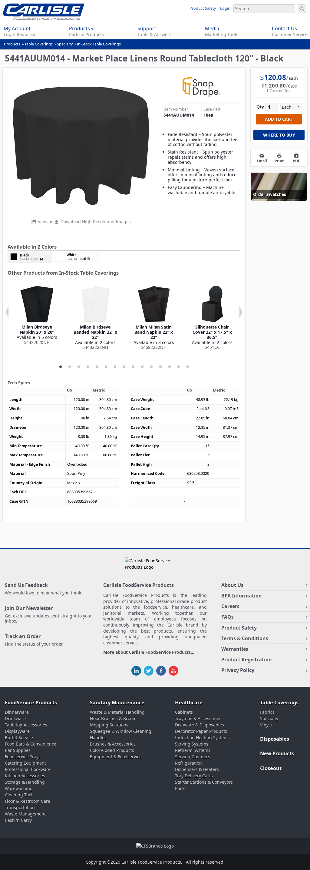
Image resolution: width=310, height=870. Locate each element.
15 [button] (188, 367)
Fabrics (267, 712)
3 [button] (79, 367)
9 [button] (133, 367)
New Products (277, 753)
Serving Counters (192, 756)
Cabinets (184, 712)
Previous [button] (7, 312)
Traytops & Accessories (198, 718)
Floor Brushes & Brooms (114, 718)
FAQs (227, 617)
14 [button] (179, 367)
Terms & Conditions (244, 638)
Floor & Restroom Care (27, 801)
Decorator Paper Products (201, 731)
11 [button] (151, 367)
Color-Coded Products (112, 750)
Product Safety (203, 8)
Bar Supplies (18, 750)
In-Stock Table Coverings (99, 44)
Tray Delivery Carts (194, 776)
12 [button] (160, 367)
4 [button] (88, 367)
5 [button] (97, 367)
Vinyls (266, 725)
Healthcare (189, 702)
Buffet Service (19, 737)
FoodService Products (31, 702)
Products (12, 44)
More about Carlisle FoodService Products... (148, 652)
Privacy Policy (237, 670)
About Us (232, 585)
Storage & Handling (25, 782)
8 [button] (124, 367)
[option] (37, 315)
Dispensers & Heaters (197, 769)
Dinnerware (17, 712)
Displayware (17, 731)
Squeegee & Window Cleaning (120, 731)
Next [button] (241, 312)
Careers (230, 606)
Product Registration (246, 659)
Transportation (20, 807)
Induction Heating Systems (202, 737)
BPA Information (241, 595)
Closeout (271, 768)
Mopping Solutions (109, 725)
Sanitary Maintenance (117, 702)
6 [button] (106, 367)
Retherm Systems (192, 750)
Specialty (65, 44)
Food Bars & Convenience (30, 744)
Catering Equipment (25, 763)
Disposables (274, 739)
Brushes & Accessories (113, 744)
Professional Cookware (28, 769)
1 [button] (61, 367)
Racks (180, 788)
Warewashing (19, 788)
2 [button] (70, 367)
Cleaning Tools (20, 795)
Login (225, 8)
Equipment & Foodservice (116, 756)
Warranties (234, 649)
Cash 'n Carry (18, 820)
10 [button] (142, 367)
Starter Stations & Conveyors (204, 782)
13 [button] (170, 367)
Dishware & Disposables (199, 725)
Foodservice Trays (23, 756)
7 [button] (115, 367)
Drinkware (15, 718)
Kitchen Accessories (25, 776)
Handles (98, 737)
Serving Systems (191, 744)
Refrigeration (188, 763)
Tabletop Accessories (26, 725)
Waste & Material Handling (117, 712)
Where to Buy (279, 135)
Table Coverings (39, 44)
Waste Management (25, 814)
